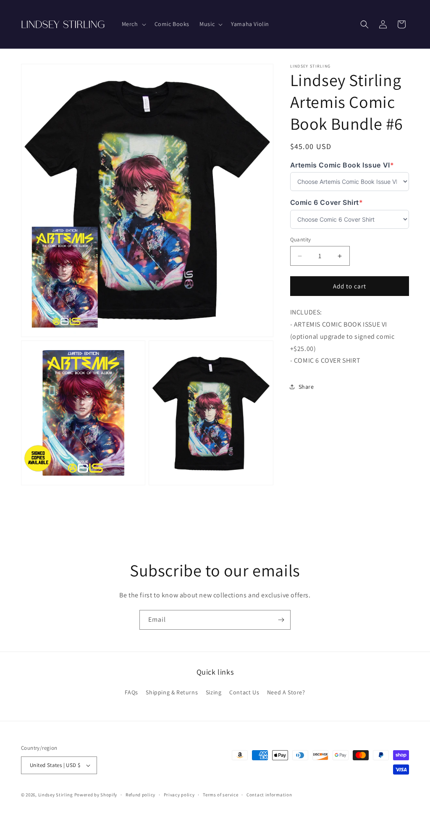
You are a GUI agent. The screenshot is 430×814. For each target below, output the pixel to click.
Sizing (214, 692)
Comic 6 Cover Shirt (326, 202)
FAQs (131, 692)
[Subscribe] (281, 620)
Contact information (269, 795)
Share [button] (306, 386)
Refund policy (140, 795)
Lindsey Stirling (55, 795)
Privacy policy (179, 795)
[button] (133, 24)
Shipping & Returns (172, 692)
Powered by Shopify (96, 795)
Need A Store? (286, 692)
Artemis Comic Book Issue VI (342, 165)
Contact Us (244, 692)
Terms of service (220, 795)
